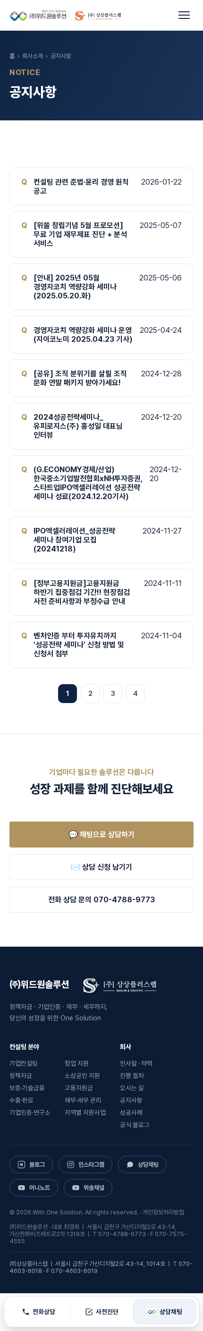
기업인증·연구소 (30, 1112)
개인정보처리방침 (163, 1212)
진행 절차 (132, 1075)
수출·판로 (21, 1100)
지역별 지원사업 (85, 1112)
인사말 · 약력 (136, 1063)
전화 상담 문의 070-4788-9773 (101, 899)
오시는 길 (132, 1088)
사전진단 (107, 1311)
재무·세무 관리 (83, 1100)
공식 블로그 (135, 1124)
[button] (184, 15)
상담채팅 (171, 1311)
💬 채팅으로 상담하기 (101, 834)
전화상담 (44, 1311)
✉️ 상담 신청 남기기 (101, 867)
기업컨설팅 (23, 1063)
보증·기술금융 (27, 1088)
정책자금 (20, 1075)
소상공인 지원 (82, 1075)
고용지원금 (79, 1088)
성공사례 (131, 1112)
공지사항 (131, 1100)
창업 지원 (77, 1063)
